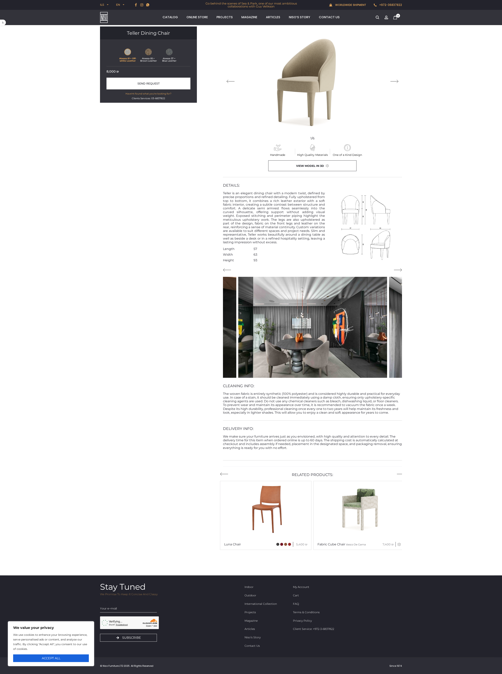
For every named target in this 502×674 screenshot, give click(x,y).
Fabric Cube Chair (341, 544)
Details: (231, 185)
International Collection (261, 604)
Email (104, 602)
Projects (224, 17)
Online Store (197, 17)
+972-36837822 (390, 5)
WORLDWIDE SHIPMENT (350, 5)
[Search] (377, 17)
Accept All (51, 658)
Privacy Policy (302, 620)
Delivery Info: (238, 428)
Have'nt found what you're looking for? (148, 93)
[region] (51, 643)
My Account (301, 587)
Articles (273, 17)
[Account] (386, 17)
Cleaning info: (238, 386)
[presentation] (230, 81)
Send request (148, 83)
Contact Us (329, 17)
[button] (3, 22)
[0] (395, 17)
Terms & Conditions (306, 612)
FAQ (296, 604)
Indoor (249, 587)
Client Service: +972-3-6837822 (313, 629)
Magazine (249, 17)
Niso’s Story (299, 17)
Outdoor (250, 595)
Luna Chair (232, 544)
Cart (296, 595)
